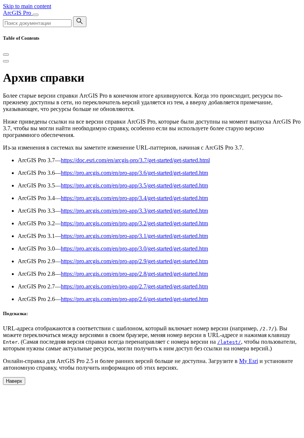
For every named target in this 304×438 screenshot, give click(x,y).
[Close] (6, 54)
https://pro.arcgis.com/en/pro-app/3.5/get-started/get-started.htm (134, 185)
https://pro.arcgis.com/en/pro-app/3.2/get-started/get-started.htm (134, 223)
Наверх (14, 381)
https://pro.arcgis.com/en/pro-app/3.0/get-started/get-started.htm (134, 248)
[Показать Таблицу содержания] (6, 61)
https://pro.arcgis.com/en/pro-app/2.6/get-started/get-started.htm (134, 299)
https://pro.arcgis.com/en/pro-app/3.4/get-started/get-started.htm (134, 198)
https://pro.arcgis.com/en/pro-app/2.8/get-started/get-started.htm (134, 274)
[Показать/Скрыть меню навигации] (36, 15)
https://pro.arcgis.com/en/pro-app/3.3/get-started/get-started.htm (134, 210)
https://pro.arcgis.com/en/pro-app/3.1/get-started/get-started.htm (134, 236)
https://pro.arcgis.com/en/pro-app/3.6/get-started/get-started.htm (134, 173)
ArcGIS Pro (18, 13)
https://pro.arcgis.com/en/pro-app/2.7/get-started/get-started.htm (134, 286)
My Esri (248, 361)
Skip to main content (27, 6)
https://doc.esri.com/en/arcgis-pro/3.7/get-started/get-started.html (135, 160)
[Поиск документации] (79, 21)
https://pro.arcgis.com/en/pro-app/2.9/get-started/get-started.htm (134, 261)
